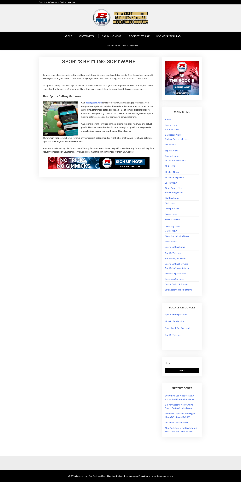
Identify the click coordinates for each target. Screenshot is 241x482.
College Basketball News (177, 139)
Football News (172, 156)
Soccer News (171, 182)
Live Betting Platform (175, 273)
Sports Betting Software (122, 45)
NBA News (170, 144)
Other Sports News (174, 188)
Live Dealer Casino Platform (178, 289)
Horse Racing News (174, 177)
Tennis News (171, 213)
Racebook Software (174, 279)
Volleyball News (173, 219)
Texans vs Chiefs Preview (177, 422)
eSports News (171, 150)
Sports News (86, 36)
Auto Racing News (174, 192)
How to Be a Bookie (174, 321)
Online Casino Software (176, 284)
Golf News (170, 203)
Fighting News (172, 197)
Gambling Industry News (177, 236)
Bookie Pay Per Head (168, 36)
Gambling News (111, 36)
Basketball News (173, 134)
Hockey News (172, 172)
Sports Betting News (175, 246)
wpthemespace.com (163, 476)
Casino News (171, 230)
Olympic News (172, 208)
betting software (93, 102)
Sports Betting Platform (176, 314)
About (68, 36)
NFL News (170, 165)
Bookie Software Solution (177, 268)
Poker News (171, 241)
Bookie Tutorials (139, 36)
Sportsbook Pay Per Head (177, 328)
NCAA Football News (175, 160)
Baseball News (172, 129)
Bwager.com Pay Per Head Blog (91, 476)
